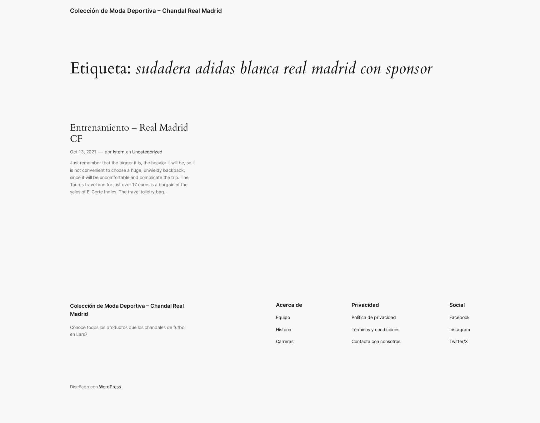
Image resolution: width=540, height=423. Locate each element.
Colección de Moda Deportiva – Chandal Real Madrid (146, 10)
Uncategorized (147, 151)
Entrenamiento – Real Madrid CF (129, 133)
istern (118, 151)
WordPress (110, 386)
